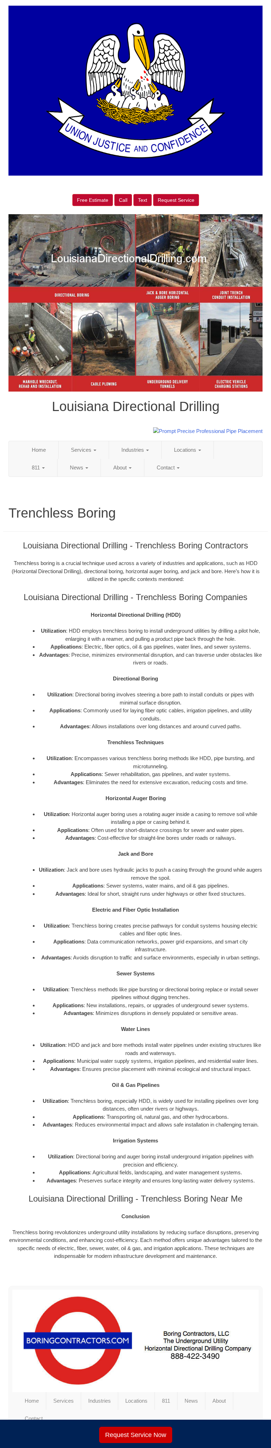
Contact (166, 467)
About (120, 467)
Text (142, 200)
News (77, 467)
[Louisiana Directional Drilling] (135, 1341)
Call (123, 200)
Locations (186, 450)
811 (36, 467)
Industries (133, 450)
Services (82, 450)
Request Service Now (135, 1434)
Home (39, 450)
